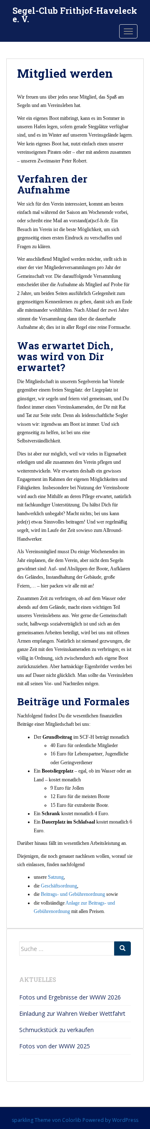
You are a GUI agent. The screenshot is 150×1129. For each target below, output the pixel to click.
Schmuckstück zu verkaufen (56, 1030)
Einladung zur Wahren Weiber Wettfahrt (72, 1013)
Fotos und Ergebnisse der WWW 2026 (70, 997)
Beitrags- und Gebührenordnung (73, 894)
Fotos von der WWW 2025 (54, 1046)
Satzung (56, 877)
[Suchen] (122, 948)
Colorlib (71, 1120)
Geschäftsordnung (59, 886)
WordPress (125, 1120)
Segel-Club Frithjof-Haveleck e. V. (74, 13)
